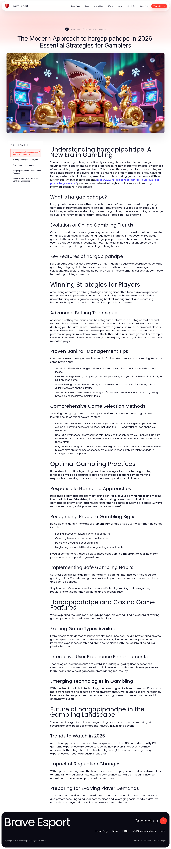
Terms (156, 840)
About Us (138, 840)
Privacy (147, 840)
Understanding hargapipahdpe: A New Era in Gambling (26, 153)
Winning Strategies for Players (25, 160)
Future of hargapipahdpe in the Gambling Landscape (26, 179)
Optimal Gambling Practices (24, 165)
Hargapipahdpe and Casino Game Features (27, 172)
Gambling (102, 29)
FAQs (125, 831)
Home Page (102, 831)
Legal (163, 840)
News (115, 831)
